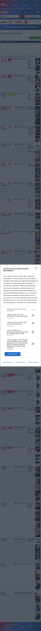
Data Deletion (8, 362)
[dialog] (20, 315)
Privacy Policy (33, 362)
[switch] (32, 315)
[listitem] (20, 309)
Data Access (20, 362)
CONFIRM (12, 354)
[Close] (36, 269)
